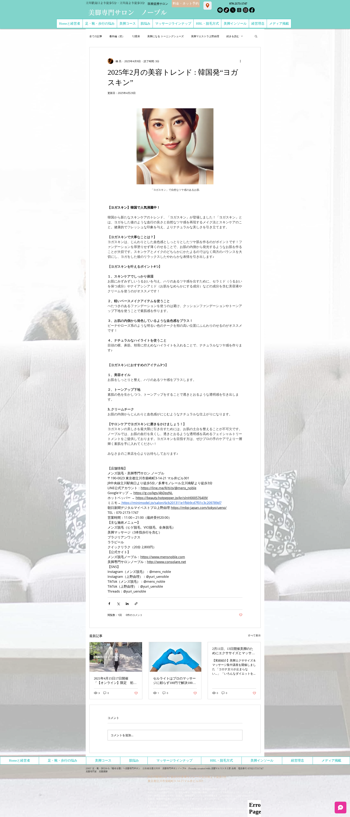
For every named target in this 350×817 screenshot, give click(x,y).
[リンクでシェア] (136, 603)
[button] (256, 36)
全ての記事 (95, 36)
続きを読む (232, 36)
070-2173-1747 (238, 3)
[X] (233, 10)
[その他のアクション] (240, 61)
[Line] (220, 10)
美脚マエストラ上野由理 (205, 36)
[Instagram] (245, 10)
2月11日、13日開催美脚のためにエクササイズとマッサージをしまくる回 (233, 651)
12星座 (136, 36)
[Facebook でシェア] (109, 603)
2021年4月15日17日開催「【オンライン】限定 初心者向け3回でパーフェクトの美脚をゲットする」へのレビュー (115, 681)
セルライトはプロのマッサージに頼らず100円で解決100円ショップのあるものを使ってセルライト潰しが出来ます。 (174, 681)
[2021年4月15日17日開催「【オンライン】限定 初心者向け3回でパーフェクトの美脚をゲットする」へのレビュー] (116, 657)
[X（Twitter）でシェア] (118, 603)
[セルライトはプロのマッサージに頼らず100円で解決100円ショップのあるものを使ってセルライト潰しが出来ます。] (175, 657)
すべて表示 (254, 635)
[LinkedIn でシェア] (127, 603)
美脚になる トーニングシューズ (165, 36)
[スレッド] (239, 10)
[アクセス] (207, 5)
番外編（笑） (117, 36)
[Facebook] (252, 10)
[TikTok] (226, 10)
